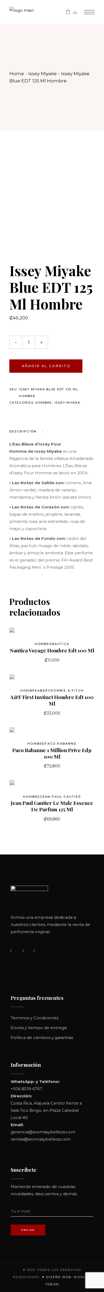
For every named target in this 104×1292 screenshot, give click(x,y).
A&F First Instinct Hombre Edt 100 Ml (52, 700)
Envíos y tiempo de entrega (39, 1027)
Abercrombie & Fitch (60, 690)
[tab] (26, 431)
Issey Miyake (68, 402)
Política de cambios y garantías (42, 1037)
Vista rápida (20, 633)
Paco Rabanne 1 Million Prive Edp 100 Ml (51, 753)
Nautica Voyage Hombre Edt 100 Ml (52, 650)
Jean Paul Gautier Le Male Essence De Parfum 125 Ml (52, 806)
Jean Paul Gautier (60, 797)
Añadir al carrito (46, 366)
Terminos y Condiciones (34, 1017)
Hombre (43, 402)
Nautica (60, 644)
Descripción (23, 431)
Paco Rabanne (60, 743)
